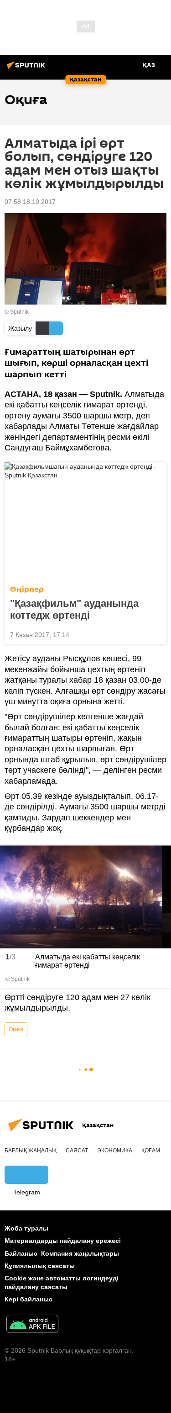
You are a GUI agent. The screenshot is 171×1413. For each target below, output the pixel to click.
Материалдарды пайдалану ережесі (63, 1240)
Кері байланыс (28, 1299)
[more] (156, 634)
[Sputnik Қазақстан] (27, 68)
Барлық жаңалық (31, 1150)
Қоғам (150, 1150)
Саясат (77, 1150)
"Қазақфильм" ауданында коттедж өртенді (74, 609)
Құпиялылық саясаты (40, 1265)
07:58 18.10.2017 (30, 201)
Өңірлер (27, 589)
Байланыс (21, 1253)
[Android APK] (32, 1325)
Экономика (114, 1150)
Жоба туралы (26, 1228)
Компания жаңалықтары (80, 1253)
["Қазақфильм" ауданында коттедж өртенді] (85, 520)
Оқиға (16, 1029)
